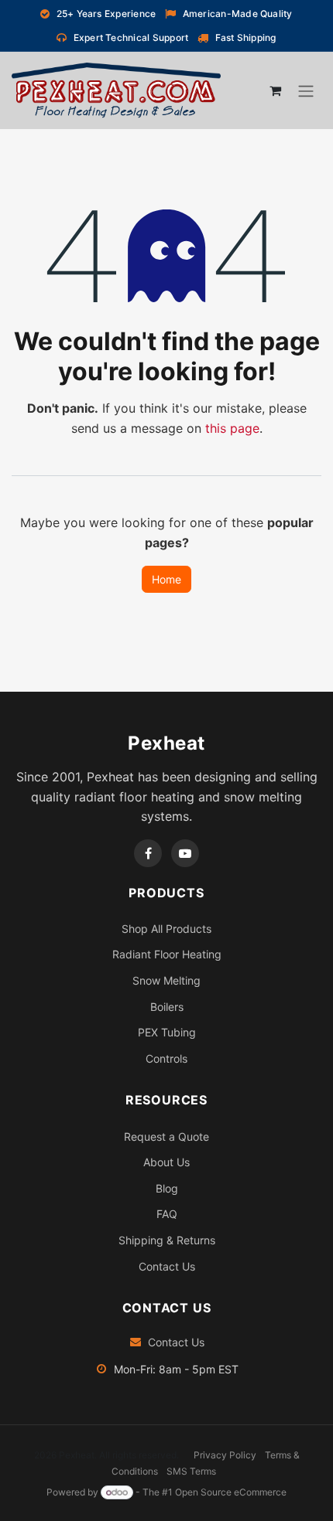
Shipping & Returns (166, 1240)
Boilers (167, 1006)
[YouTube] (185, 853)
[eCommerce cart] (274, 90)
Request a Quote (166, 1136)
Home (166, 579)
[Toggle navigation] (305, 91)
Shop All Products (166, 928)
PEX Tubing (167, 1032)
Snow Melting (166, 980)
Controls (166, 1058)
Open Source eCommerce (231, 1492)
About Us (166, 1162)
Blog (167, 1188)
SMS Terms (191, 1471)
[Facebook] (148, 853)
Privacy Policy (225, 1455)
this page (232, 428)
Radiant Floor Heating (166, 954)
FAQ (166, 1213)
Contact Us (167, 1266)
